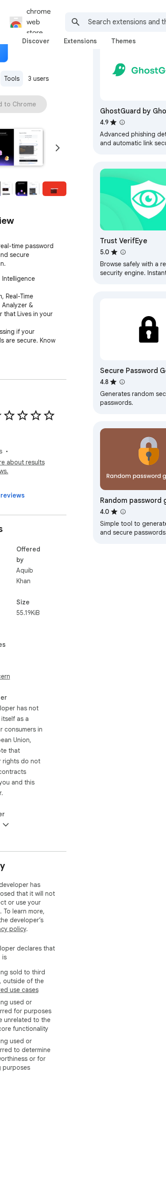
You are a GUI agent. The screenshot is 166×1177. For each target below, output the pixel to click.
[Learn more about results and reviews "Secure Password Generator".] (122, 381)
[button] (27, 188)
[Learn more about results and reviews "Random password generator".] (123, 511)
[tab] (36, 41)
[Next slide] (57, 148)
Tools (11, 79)
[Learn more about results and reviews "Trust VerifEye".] (123, 252)
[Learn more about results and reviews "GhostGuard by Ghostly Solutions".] (122, 122)
